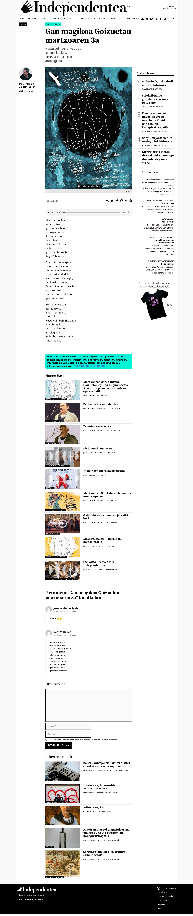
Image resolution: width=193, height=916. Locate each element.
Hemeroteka (64, 18)
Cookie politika (163, 900)
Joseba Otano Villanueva (152, 106)
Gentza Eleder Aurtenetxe (94, 430)
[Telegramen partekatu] (125, 201)
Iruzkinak (78, 18)
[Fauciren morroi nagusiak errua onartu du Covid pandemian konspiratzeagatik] (62, 838)
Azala (21, 18)
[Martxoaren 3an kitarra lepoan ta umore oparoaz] (62, 501)
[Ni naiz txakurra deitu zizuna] (62, 479)
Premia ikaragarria (97, 426)
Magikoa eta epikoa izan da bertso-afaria (102, 540)
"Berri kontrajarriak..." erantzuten (160, 179)
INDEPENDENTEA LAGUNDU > (89, 366)
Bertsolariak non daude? (100, 404)
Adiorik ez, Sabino (96, 807)
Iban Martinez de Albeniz (94, 792)
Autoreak (31, 18)
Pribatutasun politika (165, 896)
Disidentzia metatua (97, 448)
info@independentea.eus (32, 899)
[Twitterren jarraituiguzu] (147, 19)
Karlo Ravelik (168, 203)
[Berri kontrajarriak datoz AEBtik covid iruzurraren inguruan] (62, 771)
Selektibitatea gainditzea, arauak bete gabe (155, 99)
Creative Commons (168, 888)
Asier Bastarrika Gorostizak (155, 182)
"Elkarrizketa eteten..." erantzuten (160, 200)
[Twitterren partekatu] (112, 201)
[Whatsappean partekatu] (130, 201)
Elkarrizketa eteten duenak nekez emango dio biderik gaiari (158, 155)
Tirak (53, 18)
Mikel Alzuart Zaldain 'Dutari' (96, 408)
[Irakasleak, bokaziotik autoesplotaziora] (62, 793)
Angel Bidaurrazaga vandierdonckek (164, 241)
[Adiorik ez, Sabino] (62, 815)
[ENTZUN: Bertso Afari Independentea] (62, 570)
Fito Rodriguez (89, 811)
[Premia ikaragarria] (62, 434)
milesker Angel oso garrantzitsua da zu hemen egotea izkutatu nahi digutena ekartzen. (158, 191)
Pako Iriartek (167, 264)
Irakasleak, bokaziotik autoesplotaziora (99, 786)
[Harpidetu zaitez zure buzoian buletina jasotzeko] (142, 19)
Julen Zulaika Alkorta (92, 453)
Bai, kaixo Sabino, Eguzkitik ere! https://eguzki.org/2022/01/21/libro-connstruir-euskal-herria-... (159, 228)
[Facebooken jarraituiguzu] (160, 19)
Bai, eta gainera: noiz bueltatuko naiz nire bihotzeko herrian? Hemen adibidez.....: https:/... (158, 209)
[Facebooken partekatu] (116, 201)
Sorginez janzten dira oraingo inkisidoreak (104, 853)
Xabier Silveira (89, 395)
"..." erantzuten (168, 219)
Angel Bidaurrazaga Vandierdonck (98, 770)
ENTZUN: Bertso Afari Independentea (98, 563)
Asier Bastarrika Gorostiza (95, 840)
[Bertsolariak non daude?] (62, 412)
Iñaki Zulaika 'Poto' (91, 546)
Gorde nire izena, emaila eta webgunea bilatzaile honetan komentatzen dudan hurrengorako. (83, 740)
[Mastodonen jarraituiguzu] (151, 19)
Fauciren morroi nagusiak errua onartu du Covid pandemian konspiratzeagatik (106, 833)
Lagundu (111, 18)
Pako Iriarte (147, 163)
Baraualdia (133, 18)
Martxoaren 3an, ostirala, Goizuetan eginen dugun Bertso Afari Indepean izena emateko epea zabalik (105, 386)
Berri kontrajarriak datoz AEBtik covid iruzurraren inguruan (106, 764)
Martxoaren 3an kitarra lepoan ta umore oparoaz (107, 494)
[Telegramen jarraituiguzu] (156, 19)
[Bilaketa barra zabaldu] (174, 19)
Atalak (41, 18)
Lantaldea (91, 18)
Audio (23, 24)
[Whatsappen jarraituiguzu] (165, 19)
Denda (121, 18)
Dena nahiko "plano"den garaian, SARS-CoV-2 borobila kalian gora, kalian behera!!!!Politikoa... (160, 270)
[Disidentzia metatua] (62, 457)
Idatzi (101, 18)
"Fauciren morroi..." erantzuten (161, 237)
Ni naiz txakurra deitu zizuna (104, 471)
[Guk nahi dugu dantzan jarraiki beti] (62, 532)
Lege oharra (162, 892)
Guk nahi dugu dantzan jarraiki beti (105, 517)
